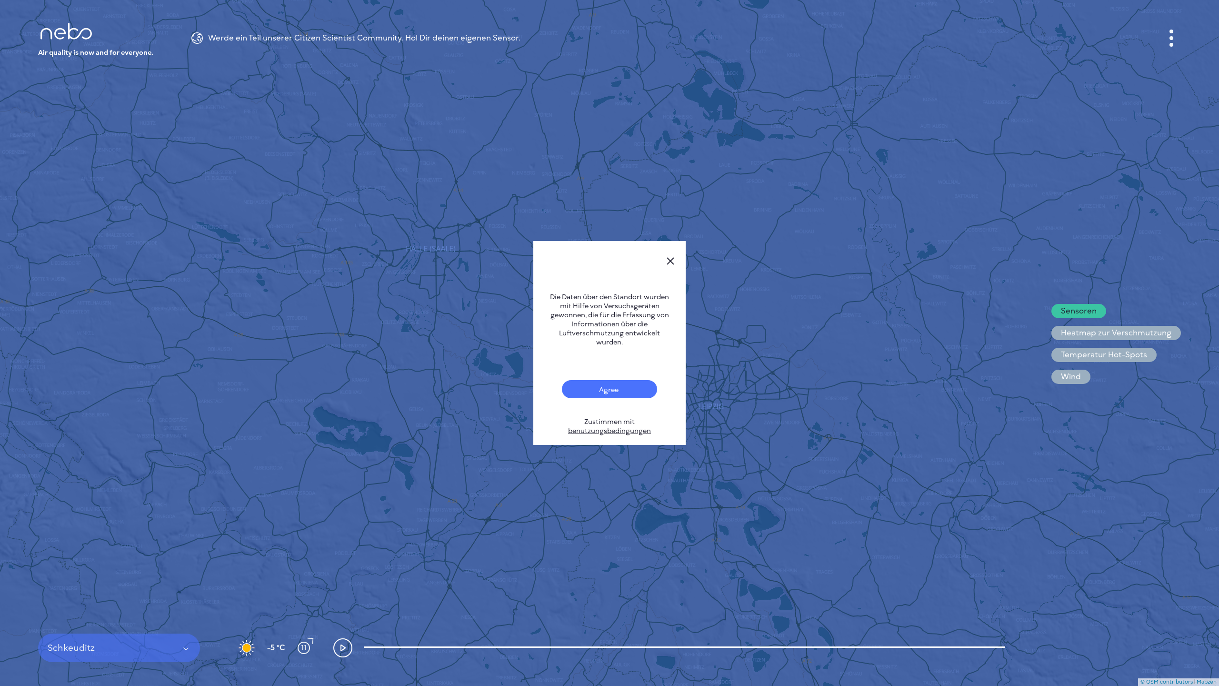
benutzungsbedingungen (609, 430)
